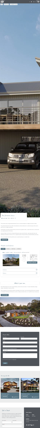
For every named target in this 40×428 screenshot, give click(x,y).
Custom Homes (5, 295)
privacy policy (14, 359)
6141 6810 (33, 416)
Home (1, 4)
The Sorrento (5, 394)
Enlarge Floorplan (32, 262)
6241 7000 (28, 416)
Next (38, 388)
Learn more (5, 396)
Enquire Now (4, 239)
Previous (2, 388)
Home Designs (6, 4)
